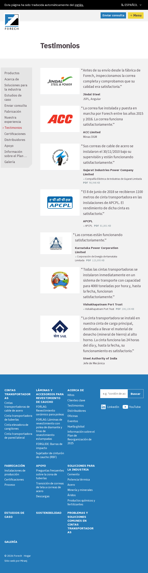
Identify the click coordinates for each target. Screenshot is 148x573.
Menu (137, 15)
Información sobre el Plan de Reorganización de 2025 (16, 158)
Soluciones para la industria (15, 87)
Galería (9, 162)
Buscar (135, 394)
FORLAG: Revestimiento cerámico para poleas (50, 411)
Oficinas (72, 416)
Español (131, 5)
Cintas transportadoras (17, 394)
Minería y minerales (80, 490)
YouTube (135, 407)
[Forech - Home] (11, 22)
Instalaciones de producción (14, 472)
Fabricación (12, 111)
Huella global (75, 426)
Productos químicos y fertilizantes (81, 502)
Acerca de (11, 79)
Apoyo (8, 146)
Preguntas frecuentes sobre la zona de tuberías (50, 474)
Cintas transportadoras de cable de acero (17, 407)
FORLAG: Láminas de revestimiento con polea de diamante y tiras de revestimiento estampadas (49, 429)
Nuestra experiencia (12, 119)
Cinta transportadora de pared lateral (18, 436)
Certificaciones (15, 134)
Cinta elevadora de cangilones (16, 427)
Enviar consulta (113, 15)
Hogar (27, 555)
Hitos (70, 395)
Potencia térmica (78, 479)
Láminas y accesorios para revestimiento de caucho (50, 395)
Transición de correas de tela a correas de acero (50, 487)
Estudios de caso (13, 97)
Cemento (73, 474)
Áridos (71, 495)
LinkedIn (113, 407)
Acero (71, 485)
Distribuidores (14, 140)
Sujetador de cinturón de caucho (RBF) (50, 455)
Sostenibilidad (48, 513)
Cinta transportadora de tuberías (18, 418)
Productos (11, 73)
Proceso (9, 485)
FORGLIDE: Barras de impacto (49, 446)
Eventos (72, 421)
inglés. (79, 5)
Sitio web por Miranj (15, 560)
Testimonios (13, 128)
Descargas (43, 496)
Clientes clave (76, 400)
